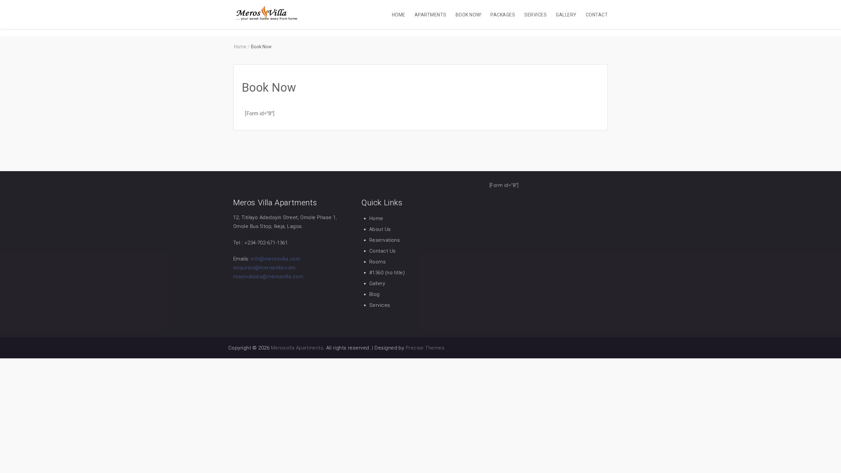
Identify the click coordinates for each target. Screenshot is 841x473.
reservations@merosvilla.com (268, 277)
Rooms (377, 262)
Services (535, 14)
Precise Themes (425, 348)
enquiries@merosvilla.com (264, 268)
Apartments (430, 14)
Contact (597, 14)
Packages (502, 14)
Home (398, 14)
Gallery (566, 14)
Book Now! (468, 14)
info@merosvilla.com (276, 259)
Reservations (384, 240)
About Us (380, 229)
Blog (374, 294)
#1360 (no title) (387, 273)
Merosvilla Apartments (297, 348)
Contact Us (382, 251)
